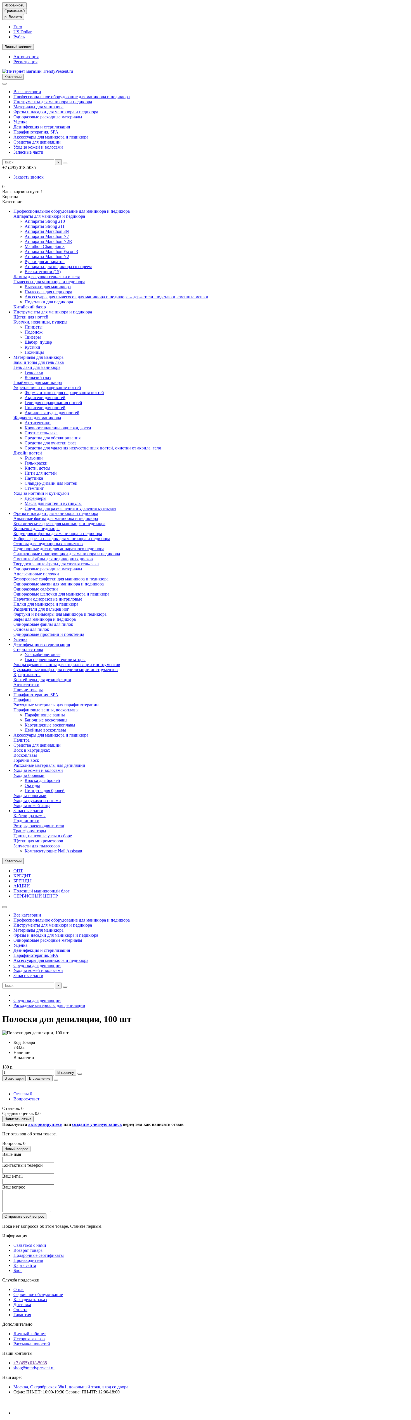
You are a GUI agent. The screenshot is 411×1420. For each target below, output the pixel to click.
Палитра (21, 740)
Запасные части (28, 152)
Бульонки (34, 458)
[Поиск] (65, 163)
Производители (28, 1260)
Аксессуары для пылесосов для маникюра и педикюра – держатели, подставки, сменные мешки (116, 296)
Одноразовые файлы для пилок (43, 624)
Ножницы (34, 352)
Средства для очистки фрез (50, 442)
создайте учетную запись (97, 1124)
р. (13, 17)
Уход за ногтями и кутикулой (41, 493)
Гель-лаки (34, 372)
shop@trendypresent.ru (34, 1367)
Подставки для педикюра (49, 301)
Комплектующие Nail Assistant (53, 851)
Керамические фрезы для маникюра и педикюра (59, 523)
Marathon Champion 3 (45, 246)
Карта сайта (24, 1265)
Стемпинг (34, 488)
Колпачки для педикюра (36, 528)
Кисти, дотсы (37, 468)
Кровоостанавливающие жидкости (58, 427)
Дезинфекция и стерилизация (41, 127)
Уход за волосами (29, 795)
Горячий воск (26, 760)
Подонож (33, 332)
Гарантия (22, 1314)
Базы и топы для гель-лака (38, 362)
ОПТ (18, 870)
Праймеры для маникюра (37, 382)
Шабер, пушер (38, 342)
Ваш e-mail (12, 1176)
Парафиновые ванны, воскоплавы (46, 709)
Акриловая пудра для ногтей (52, 412)
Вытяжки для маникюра (48, 286)
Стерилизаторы (28, 649)
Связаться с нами (29, 1245)
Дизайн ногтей (27, 453)
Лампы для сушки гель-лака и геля (46, 276)
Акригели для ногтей (45, 397)
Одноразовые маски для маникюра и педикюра (58, 584)
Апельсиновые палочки (36, 573)
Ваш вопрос (13, 1187)
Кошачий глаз (38, 377)
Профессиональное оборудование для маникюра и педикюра (71, 96)
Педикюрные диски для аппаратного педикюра (58, 548)
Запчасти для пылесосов (36, 845)
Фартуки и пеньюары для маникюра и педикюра (60, 614)
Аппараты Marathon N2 (47, 256)
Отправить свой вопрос (24, 1216)
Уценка (20, 121)
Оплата (20, 1309)
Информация (14, 1235)
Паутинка (34, 478)
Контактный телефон (22, 1165)
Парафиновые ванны (45, 715)
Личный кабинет (29, 1333)
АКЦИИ (21, 886)
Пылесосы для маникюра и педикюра (49, 281)
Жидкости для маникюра (37, 417)
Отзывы (22, 1093)
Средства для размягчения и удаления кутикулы (70, 508)
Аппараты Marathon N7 (47, 236)
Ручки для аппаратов (45, 261)
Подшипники (26, 820)
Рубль (19, 36)
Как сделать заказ (30, 1299)
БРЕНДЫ (22, 880)
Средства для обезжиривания (53, 437)
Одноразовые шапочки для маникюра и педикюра (61, 594)
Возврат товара (27, 1250)
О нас (18, 1289)
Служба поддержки (20, 1280)
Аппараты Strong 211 (45, 226)
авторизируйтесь (45, 1124)
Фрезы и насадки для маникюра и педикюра (55, 111)
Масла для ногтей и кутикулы (53, 503)
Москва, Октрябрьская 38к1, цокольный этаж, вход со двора (70, 1386)
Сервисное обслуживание (38, 1294)
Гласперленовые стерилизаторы (55, 659)
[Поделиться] (56, 1080)
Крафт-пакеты (27, 674)
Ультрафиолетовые (42, 654)
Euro (17, 26)
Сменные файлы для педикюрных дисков (53, 558)
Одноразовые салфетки (35, 589)
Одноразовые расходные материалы (47, 116)
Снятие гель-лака (41, 432)
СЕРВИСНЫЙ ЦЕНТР (35, 896)
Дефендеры (35, 498)
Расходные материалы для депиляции (49, 765)
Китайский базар (29, 306)
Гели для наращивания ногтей (53, 402)
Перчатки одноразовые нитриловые (47, 599)
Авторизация (26, 56)
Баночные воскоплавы (46, 720)
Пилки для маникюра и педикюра (45, 604)
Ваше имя (11, 1154)
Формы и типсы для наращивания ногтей (64, 392)
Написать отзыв (17, 1119)
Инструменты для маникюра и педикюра (52, 101)
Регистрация (25, 61)
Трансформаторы (29, 830)
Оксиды (32, 785)
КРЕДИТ (22, 875)
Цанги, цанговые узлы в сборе (42, 835)
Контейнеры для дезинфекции (42, 679)
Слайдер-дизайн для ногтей (51, 483)
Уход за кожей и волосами (38, 147)
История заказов (29, 1338)
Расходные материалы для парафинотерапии (56, 704)
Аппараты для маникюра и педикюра (49, 216)
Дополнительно (17, 1324)
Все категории (27, 91)
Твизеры (33, 337)
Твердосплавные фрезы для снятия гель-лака (56, 563)
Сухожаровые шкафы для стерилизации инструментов (65, 669)
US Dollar (22, 31)
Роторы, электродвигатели (38, 825)
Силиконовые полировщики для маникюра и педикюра (66, 553)
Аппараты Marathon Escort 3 (51, 251)
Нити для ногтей (41, 473)
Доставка (22, 1304)
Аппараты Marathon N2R (48, 241)
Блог (17, 1270)
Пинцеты (33, 327)
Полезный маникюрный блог (41, 891)
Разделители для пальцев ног (41, 609)
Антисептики (38, 422)
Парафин (22, 699)
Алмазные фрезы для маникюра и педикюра (55, 518)
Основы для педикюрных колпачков (48, 543)
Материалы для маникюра (38, 106)
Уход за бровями (28, 775)
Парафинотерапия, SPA (35, 132)
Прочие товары (28, 689)
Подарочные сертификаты (38, 1255)
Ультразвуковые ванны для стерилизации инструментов (66, 664)
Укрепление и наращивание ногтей (47, 387)
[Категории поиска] (4, 84)
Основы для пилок (31, 629)
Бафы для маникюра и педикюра (44, 619)
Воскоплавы (25, 755)
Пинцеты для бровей (45, 790)
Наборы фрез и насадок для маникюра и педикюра (61, 538)
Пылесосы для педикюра (48, 291)
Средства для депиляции (37, 142)
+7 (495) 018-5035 (30, 1362)
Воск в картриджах (31, 750)
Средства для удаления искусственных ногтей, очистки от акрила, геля (93, 448)
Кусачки (32, 347)
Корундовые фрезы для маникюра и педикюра (57, 533)
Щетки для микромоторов (38, 840)
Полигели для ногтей (45, 407)
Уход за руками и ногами (37, 800)
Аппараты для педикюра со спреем (58, 266)
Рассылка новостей (31, 1343)
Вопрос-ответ (26, 1098)
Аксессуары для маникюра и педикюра (50, 137)
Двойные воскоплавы (45, 730)
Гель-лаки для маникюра (36, 367)
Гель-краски (36, 463)
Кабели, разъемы (29, 815)
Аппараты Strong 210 (45, 221)
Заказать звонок (28, 177)
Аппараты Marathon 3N (47, 231)
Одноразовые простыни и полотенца (48, 634)
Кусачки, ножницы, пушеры (40, 322)
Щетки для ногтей (30, 317)
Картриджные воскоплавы (50, 725)
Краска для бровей (42, 780)
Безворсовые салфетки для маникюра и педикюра (60, 579)
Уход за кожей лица (31, 805)
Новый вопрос (16, 1149)
